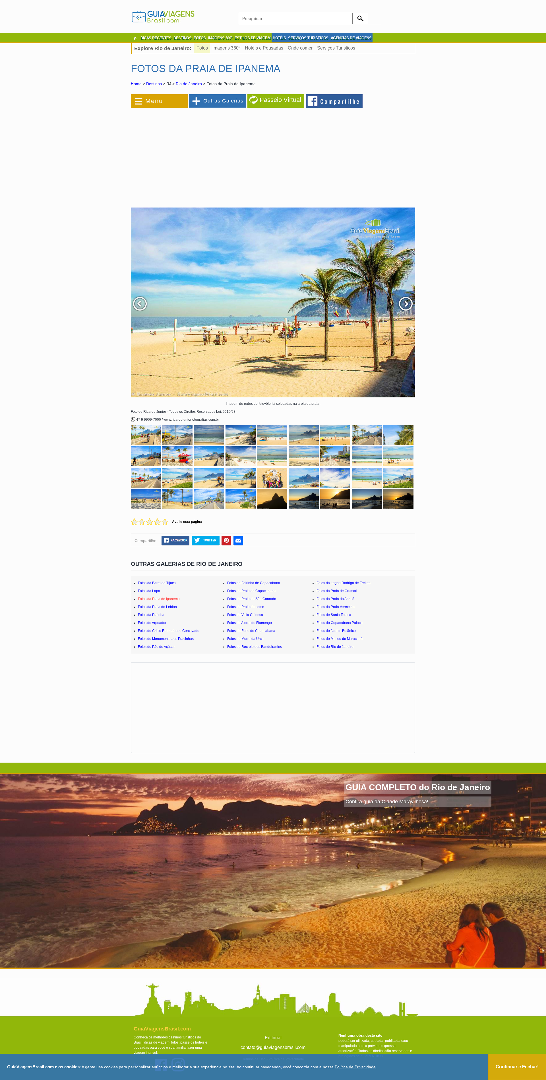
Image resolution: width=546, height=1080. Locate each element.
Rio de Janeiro (189, 83)
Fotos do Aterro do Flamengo (249, 623)
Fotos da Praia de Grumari (337, 591)
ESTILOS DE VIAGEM (253, 38)
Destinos (154, 83)
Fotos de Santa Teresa (334, 615)
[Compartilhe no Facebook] (334, 101)
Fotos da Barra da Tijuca (157, 583)
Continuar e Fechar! (517, 1066)
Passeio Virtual (280, 99)
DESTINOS (182, 38)
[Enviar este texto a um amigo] (238, 540)
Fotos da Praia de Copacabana (251, 591)
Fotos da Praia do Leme (245, 607)
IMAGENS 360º (220, 38)
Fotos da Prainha (151, 615)
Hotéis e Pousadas (264, 48)
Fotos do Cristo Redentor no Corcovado (168, 631)
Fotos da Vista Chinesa (245, 615)
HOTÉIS (279, 38)
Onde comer (300, 48)
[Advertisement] (193, 155)
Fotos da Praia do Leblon (157, 607)
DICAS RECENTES (155, 38)
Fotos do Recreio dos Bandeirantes (254, 647)
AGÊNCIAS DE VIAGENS (351, 38)
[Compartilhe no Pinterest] (226, 540)
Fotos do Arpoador (152, 623)
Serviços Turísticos (336, 48)
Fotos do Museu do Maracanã (340, 639)
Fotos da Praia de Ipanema (159, 599)
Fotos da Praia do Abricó (335, 599)
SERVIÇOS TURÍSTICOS (308, 38)
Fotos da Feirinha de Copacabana (253, 583)
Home (136, 83)
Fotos (202, 48)
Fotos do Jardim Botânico (336, 631)
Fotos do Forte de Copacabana (251, 631)
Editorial (273, 1037)
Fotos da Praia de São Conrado (251, 599)
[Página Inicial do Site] (135, 38)
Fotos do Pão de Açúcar (156, 647)
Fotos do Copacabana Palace (340, 623)
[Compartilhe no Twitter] (205, 540)
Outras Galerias (223, 101)
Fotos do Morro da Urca (245, 639)
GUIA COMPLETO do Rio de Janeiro (418, 787)
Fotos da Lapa (149, 591)
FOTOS (200, 38)
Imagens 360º (226, 48)
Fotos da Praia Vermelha (336, 607)
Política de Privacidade (355, 1067)
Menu (154, 100)
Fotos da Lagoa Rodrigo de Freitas (343, 583)
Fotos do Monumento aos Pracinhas (166, 639)
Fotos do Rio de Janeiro (335, 647)
